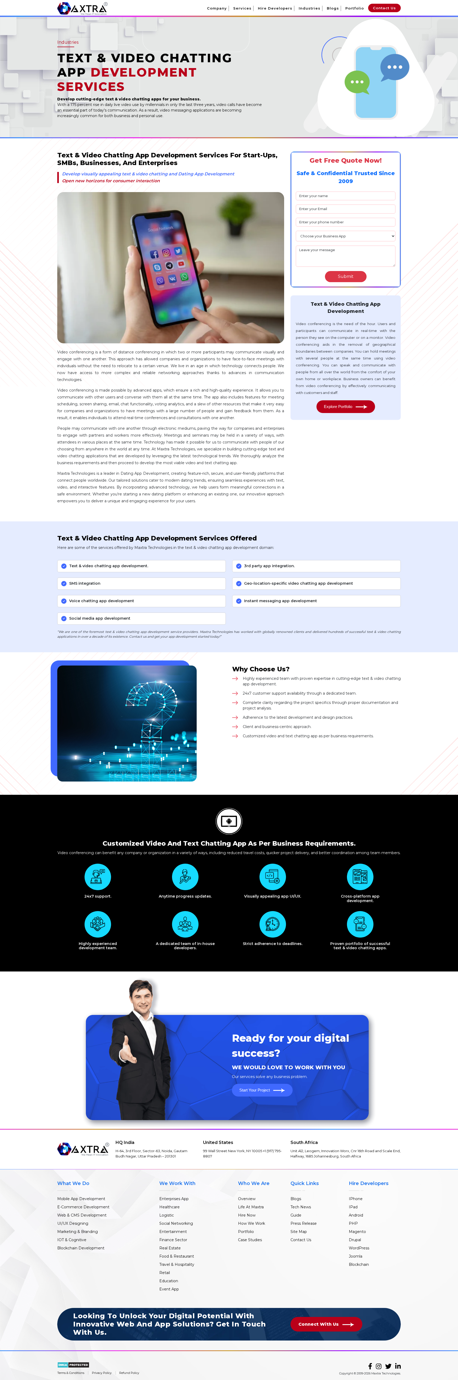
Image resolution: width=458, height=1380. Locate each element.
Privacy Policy (102, 1373)
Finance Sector (173, 1239)
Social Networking (176, 1223)
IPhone (356, 1198)
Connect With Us (319, 1324)
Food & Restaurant (176, 1256)
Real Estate (170, 1248)
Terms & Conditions (70, 1373)
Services (242, 8)
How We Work (251, 1223)
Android (356, 1215)
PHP (353, 1223)
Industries (309, 8)
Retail (164, 1272)
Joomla (355, 1256)
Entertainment (173, 1231)
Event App (169, 1289)
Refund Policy (129, 1373)
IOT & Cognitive (71, 1239)
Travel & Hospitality (176, 1264)
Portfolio (354, 8)
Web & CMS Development (82, 1215)
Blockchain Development (80, 1248)
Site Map (298, 1231)
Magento (357, 1231)
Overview (247, 1198)
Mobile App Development (81, 1198)
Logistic (166, 1215)
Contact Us (384, 8)
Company (217, 8)
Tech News (300, 1207)
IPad (353, 1207)
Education (168, 1281)
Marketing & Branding (77, 1231)
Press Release (303, 1223)
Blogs (333, 8)
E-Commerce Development (83, 1207)
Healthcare (169, 1207)
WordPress (359, 1248)
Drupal (355, 1239)
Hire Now (247, 1215)
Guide (295, 1215)
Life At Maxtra (251, 1207)
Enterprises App (174, 1198)
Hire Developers (275, 8)
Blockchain (359, 1264)
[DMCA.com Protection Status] (73, 1364)
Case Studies (250, 1239)
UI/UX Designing (72, 1223)
